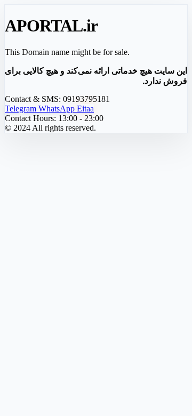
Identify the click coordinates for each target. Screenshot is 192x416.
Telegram (21, 108)
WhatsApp (57, 108)
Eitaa (85, 108)
